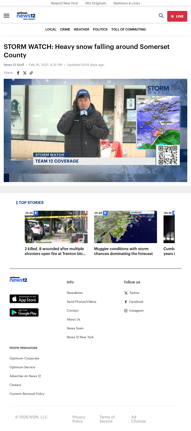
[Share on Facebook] (18, 73)
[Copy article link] (31, 73)
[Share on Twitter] (25, 73)
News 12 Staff (14, 65)
